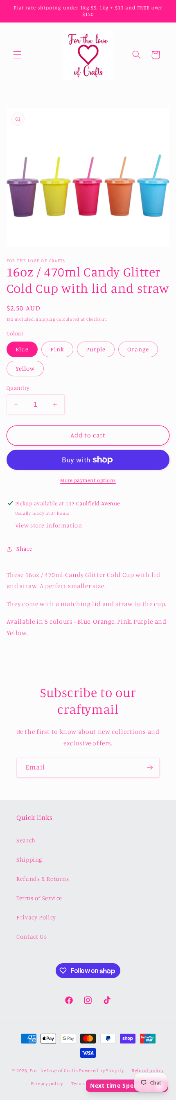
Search (26, 840)
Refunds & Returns (42, 878)
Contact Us (31, 936)
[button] (17, 54)
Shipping (45, 319)
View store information (48, 525)
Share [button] (24, 548)
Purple (96, 349)
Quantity (18, 388)
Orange (138, 349)
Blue (22, 349)
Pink (57, 349)
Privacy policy (47, 1083)
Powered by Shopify (101, 1070)
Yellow (25, 368)
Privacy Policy (36, 917)
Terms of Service (39, 897)
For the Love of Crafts (53, 1070)
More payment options (88, 480)
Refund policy (148, 1070)
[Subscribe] (149, 768)
